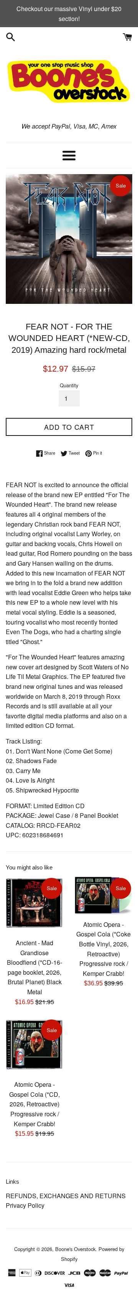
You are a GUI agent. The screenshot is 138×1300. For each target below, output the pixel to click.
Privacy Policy (25, 1205)
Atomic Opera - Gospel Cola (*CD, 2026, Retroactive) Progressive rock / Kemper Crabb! (34, 1104)
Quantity (69, 385)
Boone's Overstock (75, 1249)
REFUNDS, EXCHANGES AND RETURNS (66, 1195)
